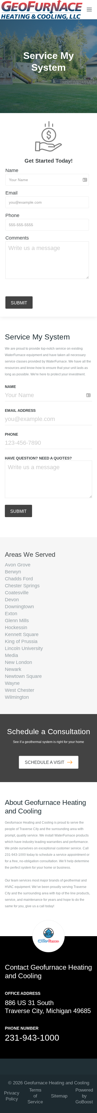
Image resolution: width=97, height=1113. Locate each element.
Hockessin (16, 627)
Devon (12, 599)
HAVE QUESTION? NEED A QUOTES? (38, 458)
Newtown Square (23, 676)
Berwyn (13, 571)
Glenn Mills (17, 620)
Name (11, 170)
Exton (11, 613)
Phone (12, 215)
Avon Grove (17, 564)
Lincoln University (24, 648)
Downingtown (19, 606)
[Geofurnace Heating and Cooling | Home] (42, 9)
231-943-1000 (32, 1038)
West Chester (19, 690)
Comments (17, 238)
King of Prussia (21, 641)
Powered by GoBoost (84, 1096)
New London (18, 662)
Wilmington (17, 697)
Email (11, 193)
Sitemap (59, 1096)
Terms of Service (35, 1096)
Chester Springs (22, 585)
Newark (13, 669)
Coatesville (17, 592)
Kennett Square (22, 634)
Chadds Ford (19, 578)
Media (11, 655)
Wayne (12, 683)
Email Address (20, 410)
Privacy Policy (11, 1095)
